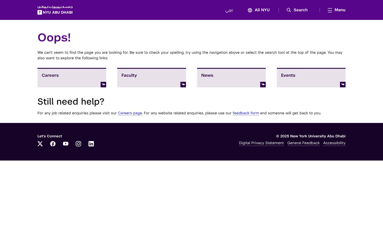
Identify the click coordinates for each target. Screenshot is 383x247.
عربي (229, 10)
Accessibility (334, 142)
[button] (298, 10)
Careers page (130, 113)
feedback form (246, 113)
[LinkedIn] (91, 144)
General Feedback (303, 142)
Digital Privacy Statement (261, 142)
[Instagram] (78, 144)
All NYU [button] (262, 10)
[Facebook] (53, 144)
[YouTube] (65, 144)
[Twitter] (40, 144)
